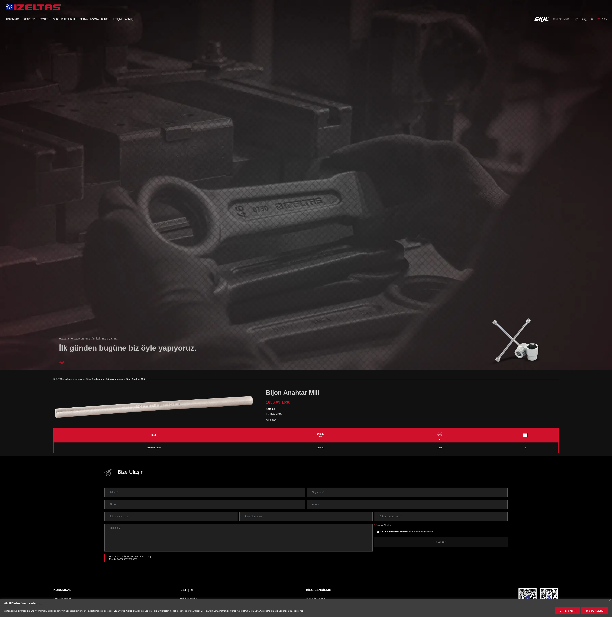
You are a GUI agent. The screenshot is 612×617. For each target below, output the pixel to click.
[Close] (610, 600)
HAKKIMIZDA (13, 19)
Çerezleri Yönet (567, 611)
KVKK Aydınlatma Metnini (394, 531)
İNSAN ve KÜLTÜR (99, 19)
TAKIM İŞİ (128, 19)
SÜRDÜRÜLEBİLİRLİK (64, 19)
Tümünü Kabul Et (594, 611)
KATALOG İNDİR (561, 19)
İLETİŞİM (117, 19)
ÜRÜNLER (29, 19)
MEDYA (83, 19)
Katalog (270, 409)
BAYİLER (44, 19)
